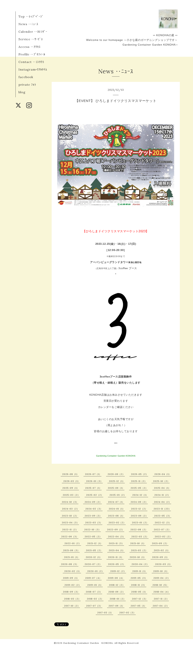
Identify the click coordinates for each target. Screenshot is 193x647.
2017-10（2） (72, 605)
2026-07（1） (93, 474)
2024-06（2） (139, 501)
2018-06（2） (116, 591)
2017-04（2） (161, 605)
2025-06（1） (116, 487)
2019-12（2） (118, 571)
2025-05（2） (139, 487)
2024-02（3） (94, 508)
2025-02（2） (94, 494)
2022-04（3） (116, 536)
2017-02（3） (127, 612)
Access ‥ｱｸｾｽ (29, 47)
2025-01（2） (118, 494)
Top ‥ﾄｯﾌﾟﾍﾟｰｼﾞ (31, 16)
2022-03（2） (140, 536)
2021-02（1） (162, 550)
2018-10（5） (160, 584)
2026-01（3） (94, 481)
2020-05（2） (116, 564)
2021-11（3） (116, 543)
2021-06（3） (71, 550)
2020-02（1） (72, 571)
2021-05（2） (94, 550)
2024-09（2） (93, 501)
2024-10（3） (70, 501)
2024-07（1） (116, 501)
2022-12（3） (163, 522)
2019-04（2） (161, 577)
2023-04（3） (70, 522)
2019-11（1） (139, 571)
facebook (25, 77)
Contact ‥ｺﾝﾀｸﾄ (31, 62)
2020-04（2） (140, 564)
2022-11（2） (70, 529)
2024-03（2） (70, 508)
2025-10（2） (161, 481)
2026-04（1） (162, 474)
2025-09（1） (70, 487)
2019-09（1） (71, 577)
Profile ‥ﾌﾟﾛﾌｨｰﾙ (31, 54)
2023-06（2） (139, 515)
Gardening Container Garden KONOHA (88, 643)
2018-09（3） (71, 591)
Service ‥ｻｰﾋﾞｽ (30, 39)
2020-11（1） (115, 557)
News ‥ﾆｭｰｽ (28, 24)
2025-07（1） (93, 487)
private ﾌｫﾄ (27, 84)
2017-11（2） (161, 598)
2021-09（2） (160, 543)
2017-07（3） (94, 605)
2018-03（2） (72, 598)
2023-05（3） (162, 515)
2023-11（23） (162, 508)
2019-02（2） (72, 584)
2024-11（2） (162, 494)
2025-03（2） (71, 494)
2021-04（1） (117, 550)
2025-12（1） (117, 481)
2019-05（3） (139, 577)
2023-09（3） (93, 515)
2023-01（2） (140, 522)
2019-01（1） (95, 584)
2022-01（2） (72, 543)
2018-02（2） (95, 598)
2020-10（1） (138, 557)
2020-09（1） (160, 557)
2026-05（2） (139, 474)
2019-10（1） (161, 571)
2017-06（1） (116, 605)
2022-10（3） (92, 529)
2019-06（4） (116, 577)
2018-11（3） (138, 584)
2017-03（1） (105, 612)
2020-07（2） (93, 564)
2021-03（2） (139, 550)
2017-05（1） (138, 605)
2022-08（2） (139, 529)
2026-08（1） (70, 474)
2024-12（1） (140, 494)
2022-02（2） (163, 536)
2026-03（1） (71, 481)
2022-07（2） (162, 529)
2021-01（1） (72, 557)
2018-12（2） (117, 584)
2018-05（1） (139, 591)
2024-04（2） (162, 501)
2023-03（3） (93, 522)
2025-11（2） (139, 481)
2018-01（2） (118, 598)
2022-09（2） (115, 529)
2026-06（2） (116, 474)
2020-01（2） (95, 571)
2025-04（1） (162, 487)
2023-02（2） (117, 522)
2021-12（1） (95, 543)
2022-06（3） (69, 536)
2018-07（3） (94, 591)
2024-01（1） (117, 508)
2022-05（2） (93, 536)
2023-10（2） (70, 515)
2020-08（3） (69, 564)
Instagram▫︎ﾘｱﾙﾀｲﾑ (32, 69)
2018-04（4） (161, 591)
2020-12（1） (94, 557)
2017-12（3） (140, 598)
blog (21, 92)
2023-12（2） (139, 508)
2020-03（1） (163, 564)
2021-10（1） (138, 543)
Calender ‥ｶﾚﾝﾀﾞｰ (32, 31)
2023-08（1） (116, 515)
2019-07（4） (93, 577)
